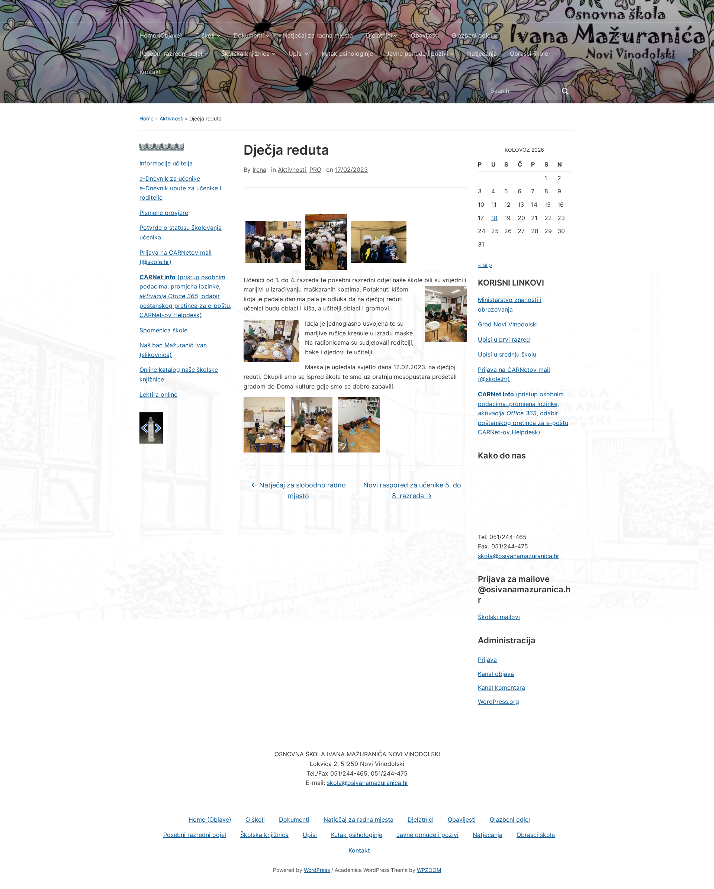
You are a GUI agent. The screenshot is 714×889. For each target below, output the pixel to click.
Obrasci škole (529, 53)
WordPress (317, 870)
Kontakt (150, 71)
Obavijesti (425, 35)
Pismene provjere (163, 212)
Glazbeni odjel (472, 35)
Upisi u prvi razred (504, 339)
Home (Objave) (160, 35)
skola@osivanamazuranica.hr (518, 556)
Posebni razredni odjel (170, 53)
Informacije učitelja (166, 163)
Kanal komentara (501, 687)
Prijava (487, 659)
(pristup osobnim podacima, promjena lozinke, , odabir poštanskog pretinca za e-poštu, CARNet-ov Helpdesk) (185, 296)
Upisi (296, 53)
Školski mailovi (499, 617)
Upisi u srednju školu (507, 354)
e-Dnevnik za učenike (169, 178)
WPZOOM (429, 870)
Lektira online (158, 394)
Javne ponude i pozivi (417, 53)
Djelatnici (379, 35)
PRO (315, 169)
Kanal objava (496, 673)
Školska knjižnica (245, 53)
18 (494, 218)
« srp (485, 264)
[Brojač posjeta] (161, 146)
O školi (205, 35)
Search (565, 91)
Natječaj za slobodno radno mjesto (298, 490)
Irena (259, 169)
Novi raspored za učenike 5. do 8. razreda (412, 490)
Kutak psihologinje (347, 53)
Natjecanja (482, 53)
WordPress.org (498, 701)
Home (146, 118)
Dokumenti (249, 35)
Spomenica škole (163, 330)
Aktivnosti (171, 118)
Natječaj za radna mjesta (318, 35)
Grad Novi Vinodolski (508, 324)
